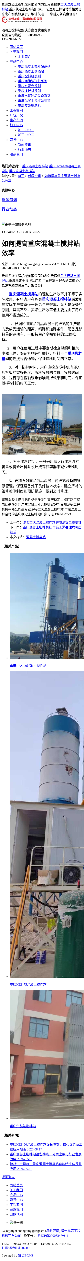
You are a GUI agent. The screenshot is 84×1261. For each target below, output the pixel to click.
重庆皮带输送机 (29, 105)
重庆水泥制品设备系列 (34, 96)
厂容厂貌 (16, 115)
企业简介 (24, 56)
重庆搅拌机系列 (29, 91)
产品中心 (16, 61)
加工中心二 (26, 135)
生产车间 (16, 120)
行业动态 (24, 149)
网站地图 (16, 1214)
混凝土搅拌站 (36, 537)
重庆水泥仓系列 (29, 86)
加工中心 (16, 125)
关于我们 (16, 52)
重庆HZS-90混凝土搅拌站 (28, 665)
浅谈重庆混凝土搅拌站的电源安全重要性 (52, 522)
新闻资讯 (24, 144)
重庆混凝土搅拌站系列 (34, 66)
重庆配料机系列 (29, 76)
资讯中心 (16, 139)
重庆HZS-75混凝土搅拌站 (28, 984)
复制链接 (52, 1231)
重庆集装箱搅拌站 (23, 1126)
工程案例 (16, 110)
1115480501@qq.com (16, 1247)
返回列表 (8, 1177)
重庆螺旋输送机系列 (32, 81)
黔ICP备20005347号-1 (52, 1235)
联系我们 (16, 154)
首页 (21, 176)
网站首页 (16, 47)
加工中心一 (26, 130)
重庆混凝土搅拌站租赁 (34, 100)
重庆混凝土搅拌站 (35, 166)
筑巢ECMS (25, 1255)
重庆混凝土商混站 (31, 71)
